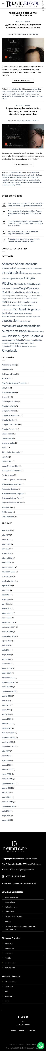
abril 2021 (6, 792)
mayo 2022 (6, 760)
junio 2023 (6, 705)
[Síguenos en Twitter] (24, 1017)
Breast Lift (6, 397)
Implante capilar (23, 21)
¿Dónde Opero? (10, 982)
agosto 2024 (7, 641)
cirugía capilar (35, 89)
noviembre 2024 (8, 627)
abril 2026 (6, 549)
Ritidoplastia (9, 948)
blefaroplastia (8, 268)
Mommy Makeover (12, 897)
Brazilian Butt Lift (9, 392)
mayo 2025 (6, 599)
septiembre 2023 (9, 691)
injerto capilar (11, 94)
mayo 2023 (6, 710)
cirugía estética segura (16, 279)
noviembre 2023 (8, 682)
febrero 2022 (7, 769)
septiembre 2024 (9, 636)
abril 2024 (6, 659)
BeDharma (6, 378)
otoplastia (5, 336)
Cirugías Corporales (10, 424)
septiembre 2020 (9, 806)
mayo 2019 (6, 820)
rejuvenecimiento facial (12, 346)
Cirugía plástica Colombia (24, 284)
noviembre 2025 (8, 572)
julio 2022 (6, 751)
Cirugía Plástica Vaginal (13, 917)
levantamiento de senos (22, 316)
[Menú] (3, 4)
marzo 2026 (6, 553)
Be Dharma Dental (9, 374)
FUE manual (12, 177)
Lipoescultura (10, 902)
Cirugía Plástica (8, 420)
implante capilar (22, 177)
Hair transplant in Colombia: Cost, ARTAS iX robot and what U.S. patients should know (26, 204)
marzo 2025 (6, 608)
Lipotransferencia (25, 321)
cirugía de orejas (29, 273)
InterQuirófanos (8, 316)
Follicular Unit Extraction (25, 91)
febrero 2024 (7, 668)
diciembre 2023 (8, 677)
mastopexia (22, 331)
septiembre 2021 (9, 783)
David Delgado (32, 34)
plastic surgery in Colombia (13, 340)
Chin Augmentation (10, 401)
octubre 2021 (7, 779)
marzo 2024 (6, 664)
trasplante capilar (7, 96)
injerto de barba (16, 182)
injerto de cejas (27, 182)
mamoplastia (10, 326)
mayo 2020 (6, 815)
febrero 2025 (7, 613)
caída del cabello (19, 175)
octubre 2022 (7, 742)
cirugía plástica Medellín (23, 292)
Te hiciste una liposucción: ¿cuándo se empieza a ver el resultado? (23, 232)
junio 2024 (6, 650)
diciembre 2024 (8, 622)
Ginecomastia (7, 434)
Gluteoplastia (7, 438)
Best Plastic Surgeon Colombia (14, 383)
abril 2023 (6, 714)
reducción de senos (27, 343)
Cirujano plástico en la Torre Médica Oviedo (19, 858)
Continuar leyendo (23, 81)
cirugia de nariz (37, 268)
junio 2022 (6, 756)
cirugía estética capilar (9, 91)
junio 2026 (6, 539)
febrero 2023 (7, 723)
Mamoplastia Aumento (11, 470)
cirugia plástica (13, 272)
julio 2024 (6, 645)
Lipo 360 (5, 457)
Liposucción (10, 320)
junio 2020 (6, 811)
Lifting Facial (34, 316)
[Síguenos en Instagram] (43, 5)
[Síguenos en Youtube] (43, 11)
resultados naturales (29, 346)
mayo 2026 (6, 544)
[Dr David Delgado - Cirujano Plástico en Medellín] (22, 4)
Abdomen (8, 263)
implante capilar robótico (16, 180)
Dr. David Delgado (25, 309)
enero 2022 (6, 774)
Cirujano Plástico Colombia (11, 299)
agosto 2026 (7, 530)
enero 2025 (6, 618)
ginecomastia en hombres (23, 313)
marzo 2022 (6, 765)
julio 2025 (6, 590)
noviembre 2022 (8, 737)
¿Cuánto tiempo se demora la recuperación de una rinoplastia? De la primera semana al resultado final (25, 223)
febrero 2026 (7, 558)
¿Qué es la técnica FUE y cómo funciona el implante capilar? (23, 26)
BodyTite (30, 268)
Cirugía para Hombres (11, 415)
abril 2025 (6, 604)
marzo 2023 (6, 719)
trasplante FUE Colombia (22, 96)
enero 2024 (6, 673)
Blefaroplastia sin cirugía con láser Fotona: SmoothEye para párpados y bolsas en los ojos (25, 213)
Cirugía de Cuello (9, 406)
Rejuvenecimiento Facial (11, 498)
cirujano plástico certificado (33, 296)
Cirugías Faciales (8, 429)
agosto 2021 (7, 788)
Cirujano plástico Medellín (19, 302)
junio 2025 (6, 595)
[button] (40, 1045)
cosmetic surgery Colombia (18, 305)
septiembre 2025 (9, 581)
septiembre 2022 (9, 746)
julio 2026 (6, 535)
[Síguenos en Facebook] (43, 1)
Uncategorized (8, 516)
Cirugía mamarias (9, 411)
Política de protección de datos (23, 1044)
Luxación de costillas (10, 466)
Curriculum (9, 987)
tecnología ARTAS (15, 185)
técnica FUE (35, 94)
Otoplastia (8, 953)
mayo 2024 (6, 654)
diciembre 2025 (8, 567)
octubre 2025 (7, 576)
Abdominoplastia (26, 264)
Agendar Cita (9, 996)
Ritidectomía (7, 512)
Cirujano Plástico (18, 296)
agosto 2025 (7, 585)
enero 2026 (6, 562)
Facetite (8, 958)
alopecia (34, 172)
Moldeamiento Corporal (37, 331)
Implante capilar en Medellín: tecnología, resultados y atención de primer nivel (23, 111)
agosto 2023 (7, 696)
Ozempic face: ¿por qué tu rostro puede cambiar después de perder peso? (24, 240)
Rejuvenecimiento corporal (13, 493)
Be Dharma (6, 369)
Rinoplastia (9, 350)
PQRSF (7, 1001)
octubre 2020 (7, 802)
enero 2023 (6, 728)
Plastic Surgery (8, 475)
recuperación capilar (23, 94)
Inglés (4, 447)
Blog (6, 991)
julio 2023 (6, 700)
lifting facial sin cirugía (11, 452)
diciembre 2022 (8, 733)
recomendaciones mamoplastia (10, 343)
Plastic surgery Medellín (33, 340)
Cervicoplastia (10, 963)
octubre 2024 (7, 631)
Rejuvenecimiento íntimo (12, 502)
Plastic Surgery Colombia (25, 336)
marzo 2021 (6, 797)
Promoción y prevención (11, 484)
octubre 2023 (7, 687)
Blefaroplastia (10, 968)
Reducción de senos (10, 489)
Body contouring (21, 268)
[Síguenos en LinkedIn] (43, 8)
